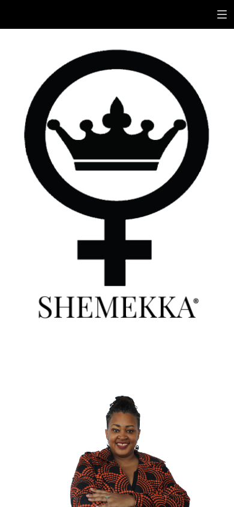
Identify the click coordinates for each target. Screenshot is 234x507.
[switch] (222, 14)
